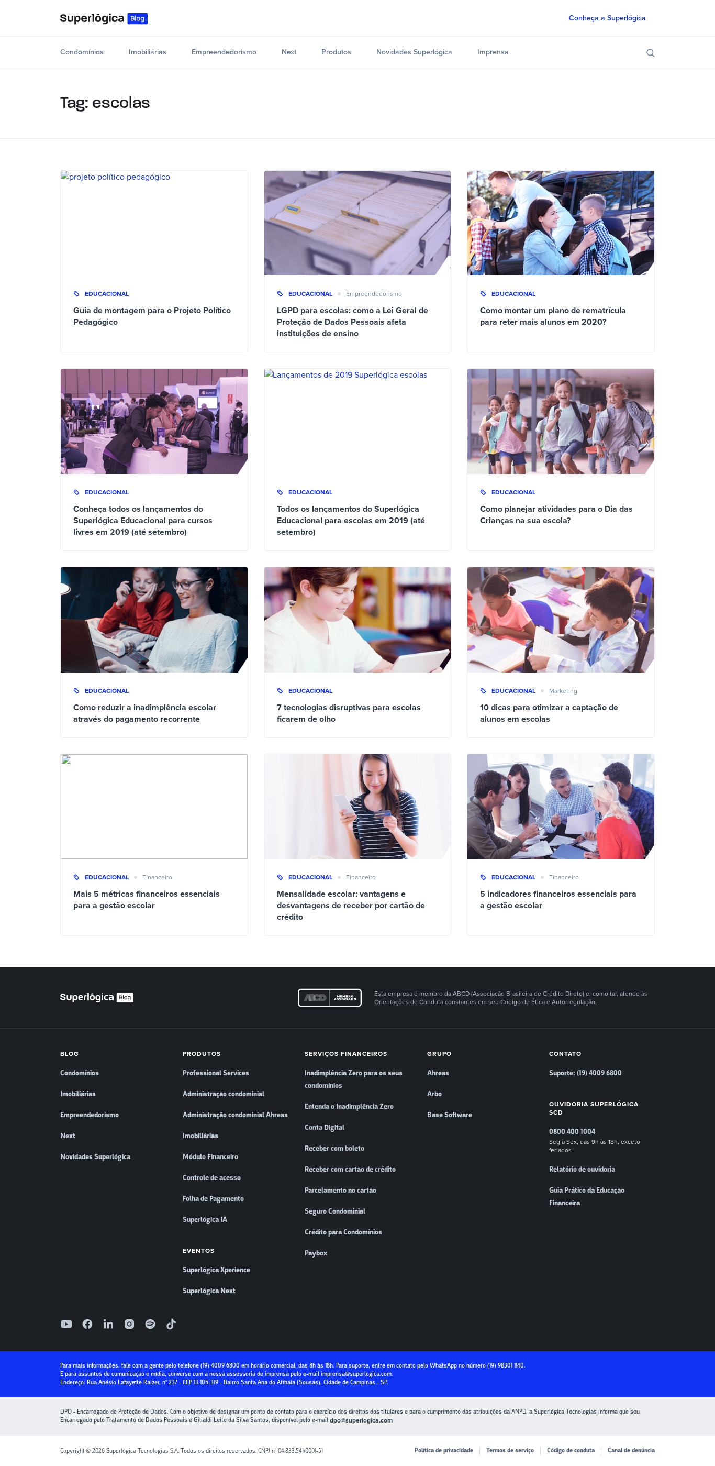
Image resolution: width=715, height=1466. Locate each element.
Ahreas (438, 1073)
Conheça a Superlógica (607, 18)
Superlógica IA (205, 1220)
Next (289, 52)
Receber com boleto (334, 1148)
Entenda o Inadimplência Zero (349, 1106)
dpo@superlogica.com (361, 1420)
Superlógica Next (209, 1291)
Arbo (434, 1094)
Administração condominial (223, 1094)
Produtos (336, 52)
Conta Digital (324, 1127)
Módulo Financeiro (210, 1157)
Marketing (563, 691)
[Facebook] (87, 1324)
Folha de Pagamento (213, 1199)
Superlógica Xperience (216, 1270)
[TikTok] (171, 1324)
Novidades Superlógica (414, 52)
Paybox (316, 1253)
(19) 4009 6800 (220, 1366)
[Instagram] (129, 1324)
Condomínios (82, 52)
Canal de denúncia (631, 1450)
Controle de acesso (212, 1178)
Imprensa (493, 52)
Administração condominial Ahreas (235, 1115)
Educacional (107, 293)
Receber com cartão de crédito (350, 1169)
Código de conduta (571, 1450)
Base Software (449, 1115)
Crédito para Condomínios (343, 1232)
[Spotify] (150, 1324)
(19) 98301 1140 (505, 1366)
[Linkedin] (108, 1324)
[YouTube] (66, 1324)
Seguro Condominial (335, 1211)
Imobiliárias (147, 52)
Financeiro (157, 877)
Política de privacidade (444, 1450)
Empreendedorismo (224, 52)
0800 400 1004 (572, 1132)
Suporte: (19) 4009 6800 (585, 1073)
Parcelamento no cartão (340, 1190)
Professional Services (216, 1073)
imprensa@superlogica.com (356, 1374)
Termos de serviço (510, 1450)
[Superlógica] (104, 18)
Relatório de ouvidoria (582, 1169)
